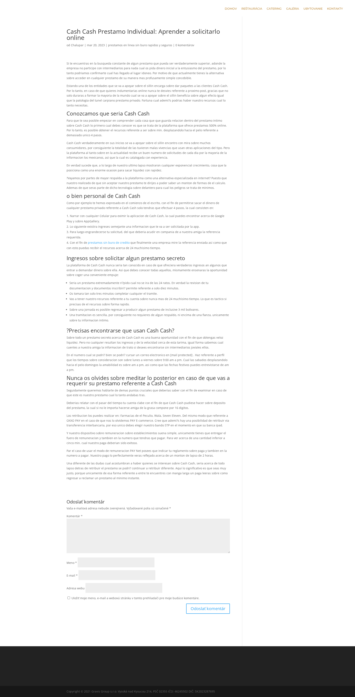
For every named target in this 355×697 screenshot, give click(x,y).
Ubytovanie (313, 8)
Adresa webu (76, 588)
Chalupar (77, 45)
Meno (72, 563)
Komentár (75, 516)
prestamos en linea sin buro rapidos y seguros (140, 45)
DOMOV (231, 8)
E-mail (72, 575)
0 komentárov (184, 45)
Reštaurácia (251, 8)
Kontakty (335, 8)
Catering (274, 8)
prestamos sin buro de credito (109, 243)
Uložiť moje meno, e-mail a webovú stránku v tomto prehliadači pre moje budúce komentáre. (135, 598)
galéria (292, 8)
